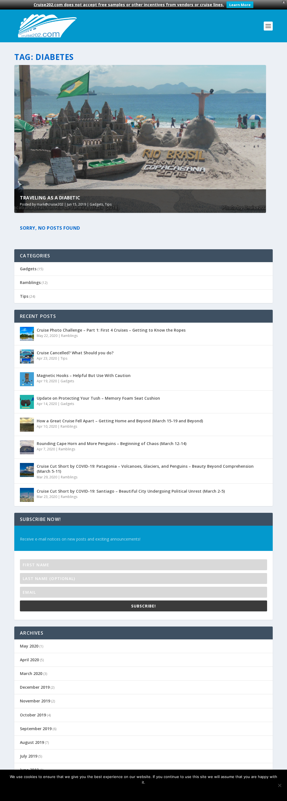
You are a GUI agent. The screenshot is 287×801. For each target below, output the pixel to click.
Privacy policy (152, 792)
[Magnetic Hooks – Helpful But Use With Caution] (27, 379)
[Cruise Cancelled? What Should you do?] (27, 357)
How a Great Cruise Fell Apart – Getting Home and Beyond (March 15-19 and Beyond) (120, 420)
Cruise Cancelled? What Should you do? (75, 352)
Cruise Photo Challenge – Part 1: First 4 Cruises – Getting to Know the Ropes (111, 330)
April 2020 (29, 659)
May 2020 (29, 646)
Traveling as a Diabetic (50, 198)
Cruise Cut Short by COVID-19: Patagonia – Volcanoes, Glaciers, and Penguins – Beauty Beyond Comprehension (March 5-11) (145, 469)
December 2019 (35, 687)
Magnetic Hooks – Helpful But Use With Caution (84, 375)
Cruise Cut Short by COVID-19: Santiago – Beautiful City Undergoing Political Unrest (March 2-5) (131, 491)
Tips (108, 204)
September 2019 (36, 728)
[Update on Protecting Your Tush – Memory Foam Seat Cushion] (27, 402)
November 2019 (35, 701)
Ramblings (30, 282)
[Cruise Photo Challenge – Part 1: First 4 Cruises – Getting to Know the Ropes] (27, 334)
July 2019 (28, 756)
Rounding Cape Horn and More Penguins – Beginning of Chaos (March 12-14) (111, 443)
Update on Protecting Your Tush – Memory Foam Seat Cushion (98, 398)
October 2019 (33, 715)
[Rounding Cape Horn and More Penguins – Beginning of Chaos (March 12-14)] (27, 447)
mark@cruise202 (50, 204)
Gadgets (96, 204)
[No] (279, 785)
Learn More (240, 4)
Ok (125, 792)
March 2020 (31, 673)
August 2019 (32, 742)
